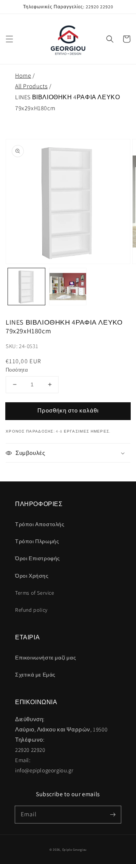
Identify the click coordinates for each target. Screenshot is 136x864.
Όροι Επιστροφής (37, 558)
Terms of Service (34, 592)
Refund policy (31, 609)
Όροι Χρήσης (32, 575)
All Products (31, 86)
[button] (9, 39)
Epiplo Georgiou (74, 849)
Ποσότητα (17, 370)
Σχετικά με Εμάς (35, 674)
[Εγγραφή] (112, 814)
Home (23, 76)
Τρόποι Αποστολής (40, 524)
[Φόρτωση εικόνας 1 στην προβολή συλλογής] (26, 287)
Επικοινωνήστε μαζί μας (45, 657)
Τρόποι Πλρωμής (37, 541)
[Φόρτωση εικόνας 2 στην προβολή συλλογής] (68, 287)
